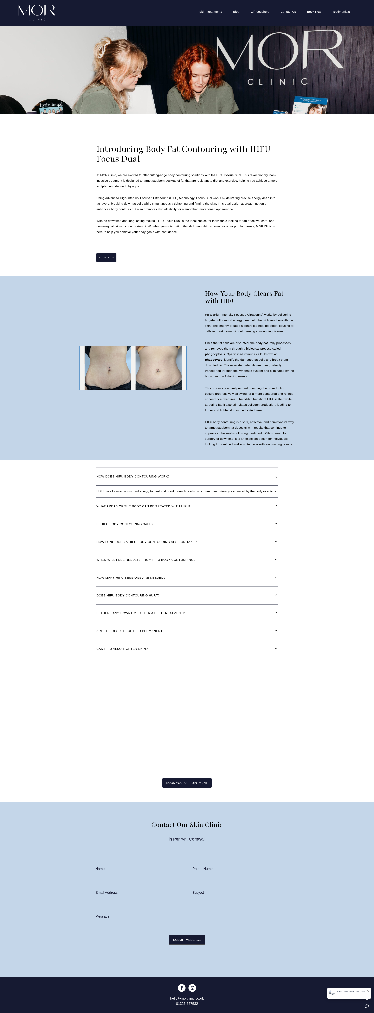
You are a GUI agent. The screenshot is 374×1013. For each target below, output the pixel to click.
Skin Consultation (211, 152)
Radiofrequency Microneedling (220, 136)
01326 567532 (187, 1004)
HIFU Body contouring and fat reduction (226, 79)
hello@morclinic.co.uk (187, 998)
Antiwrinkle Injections (214, 21)
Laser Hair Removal (213, 103)
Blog (236, 11)
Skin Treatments (210, 11)
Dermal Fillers (209, 54)
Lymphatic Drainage (213, 111)
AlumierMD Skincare (213, 30)
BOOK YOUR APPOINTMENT (187, 783)
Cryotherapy (207, 46)
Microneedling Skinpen (215, 120)
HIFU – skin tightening (214, 87)
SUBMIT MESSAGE (187, 940)
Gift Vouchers (260, 11)
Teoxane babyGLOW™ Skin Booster (224, 160)
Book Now (314, 11)
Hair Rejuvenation (211, 70)
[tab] (187, 477)
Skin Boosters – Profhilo (216, 144)
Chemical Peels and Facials (218, 38)
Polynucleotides (210, 128)
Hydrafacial (207, 95)
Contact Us (288, 11)
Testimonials (341, 11)
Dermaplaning (209, 62)
